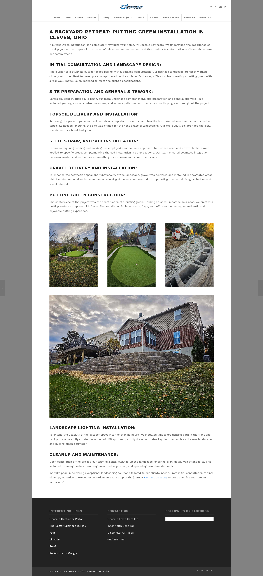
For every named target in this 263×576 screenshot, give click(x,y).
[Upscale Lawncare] (131, 7)
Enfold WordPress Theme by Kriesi (94, 571)
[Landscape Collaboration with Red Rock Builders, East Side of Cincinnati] (260, 288)
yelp (52, 532)
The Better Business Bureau (67, 525)
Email (53, 546)
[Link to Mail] (220, 7)
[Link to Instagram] (216, 7)
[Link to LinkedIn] (225, 7)
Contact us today (155, 477)
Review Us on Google (63, 553)
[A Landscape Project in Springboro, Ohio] (2, 288)
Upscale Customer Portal (66, 519)
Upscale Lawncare (70, 571)
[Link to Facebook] (211, 7)
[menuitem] (57, 17)
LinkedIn (55, 539)
